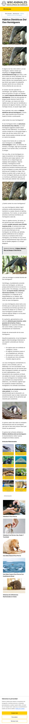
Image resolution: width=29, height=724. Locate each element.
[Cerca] (27, 698)
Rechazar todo (14, 721)
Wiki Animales (8, 13)
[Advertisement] (14, 659)
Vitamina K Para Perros (10, 516)
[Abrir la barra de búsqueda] (27, 9)
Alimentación (16, 13)
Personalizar (15, 717)
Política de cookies (19, 708)
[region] (14, 710)
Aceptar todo (14, 713)
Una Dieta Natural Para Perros (12, 555)
